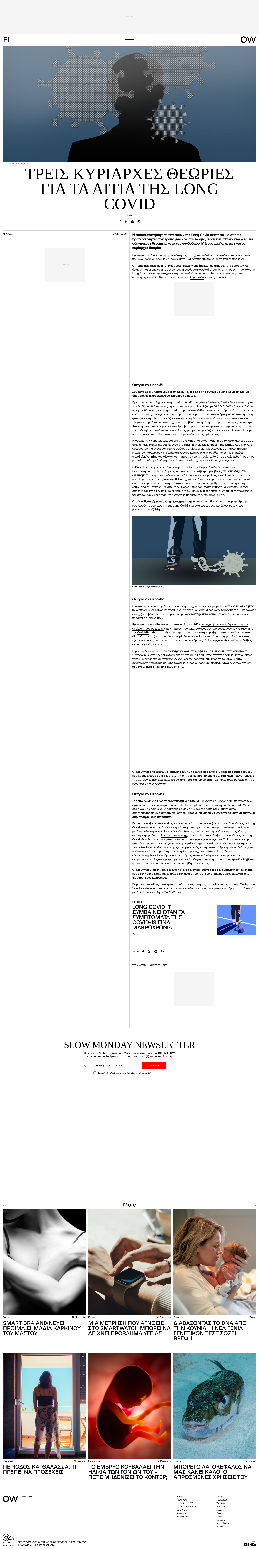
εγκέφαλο (187, 434)
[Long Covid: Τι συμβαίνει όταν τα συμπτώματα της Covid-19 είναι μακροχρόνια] (236, 920)
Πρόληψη (178, 1317)
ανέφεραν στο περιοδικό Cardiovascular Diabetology (188, 448)
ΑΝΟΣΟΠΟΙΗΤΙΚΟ (158, 965)
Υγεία (129, 215)
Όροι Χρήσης (183, 1510)
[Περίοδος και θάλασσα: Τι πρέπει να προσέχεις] (44, 1406)
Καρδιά (92, 1317)
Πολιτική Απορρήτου (186, 1507)
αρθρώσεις (212, 434)
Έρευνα (6, 1317)
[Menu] (129, 39)
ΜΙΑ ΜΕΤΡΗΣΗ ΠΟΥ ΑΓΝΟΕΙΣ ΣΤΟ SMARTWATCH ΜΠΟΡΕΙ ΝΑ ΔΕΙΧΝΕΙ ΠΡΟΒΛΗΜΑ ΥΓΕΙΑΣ (129, 1328)
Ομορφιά (220, 1513)
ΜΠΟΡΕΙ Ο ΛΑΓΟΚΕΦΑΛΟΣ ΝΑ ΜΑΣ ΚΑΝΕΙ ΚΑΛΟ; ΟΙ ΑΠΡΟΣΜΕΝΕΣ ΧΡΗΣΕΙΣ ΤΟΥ (212, 1472)
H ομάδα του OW (184, 1503)
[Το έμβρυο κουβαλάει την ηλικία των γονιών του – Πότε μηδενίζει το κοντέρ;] (129, 1406)
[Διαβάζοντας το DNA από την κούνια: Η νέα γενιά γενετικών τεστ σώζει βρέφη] (214, 1262)
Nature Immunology (174, 835)
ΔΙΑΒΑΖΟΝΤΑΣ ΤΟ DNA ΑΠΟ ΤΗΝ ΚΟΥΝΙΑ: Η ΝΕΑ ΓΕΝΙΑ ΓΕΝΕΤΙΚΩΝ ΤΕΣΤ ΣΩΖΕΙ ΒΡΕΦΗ (210, 1331)
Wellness (220, 1503)
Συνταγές (221, 1510)
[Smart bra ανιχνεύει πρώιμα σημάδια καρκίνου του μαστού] (44, 1262)
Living (219, 1517)
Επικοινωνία (182, 1517)
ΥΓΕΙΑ (135, 965)
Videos (219, 1527)
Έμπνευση (221, 1520)
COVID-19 (144, 965)
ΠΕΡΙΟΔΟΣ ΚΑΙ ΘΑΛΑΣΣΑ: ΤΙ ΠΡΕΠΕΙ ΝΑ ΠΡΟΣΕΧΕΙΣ (39, 1470)
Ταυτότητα (181, 1500)
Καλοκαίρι (8, 1461)
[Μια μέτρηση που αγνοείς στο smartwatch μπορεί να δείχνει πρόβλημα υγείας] (129, 1262)
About (179, 1497)
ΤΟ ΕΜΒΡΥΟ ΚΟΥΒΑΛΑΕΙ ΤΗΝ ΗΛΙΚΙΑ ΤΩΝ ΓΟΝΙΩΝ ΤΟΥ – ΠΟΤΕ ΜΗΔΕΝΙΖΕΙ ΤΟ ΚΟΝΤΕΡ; (128, 1472)
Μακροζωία (94, 1461)
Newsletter (181, 1513)
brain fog (182, 491)
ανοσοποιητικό (210, 809)
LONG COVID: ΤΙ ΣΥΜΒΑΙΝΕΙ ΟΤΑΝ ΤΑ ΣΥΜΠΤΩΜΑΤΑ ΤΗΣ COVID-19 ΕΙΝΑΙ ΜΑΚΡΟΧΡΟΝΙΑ (158, 918)
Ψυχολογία (221, 1500)
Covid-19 (143, 632)
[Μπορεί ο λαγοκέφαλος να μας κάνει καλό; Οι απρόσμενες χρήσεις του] (214, 1406)
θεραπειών (197, 277)
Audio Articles (223, 1523)
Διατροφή (221, 1507)
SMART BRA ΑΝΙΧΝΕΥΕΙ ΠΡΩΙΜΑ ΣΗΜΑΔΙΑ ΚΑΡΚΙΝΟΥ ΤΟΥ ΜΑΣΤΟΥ (42, 1328)
